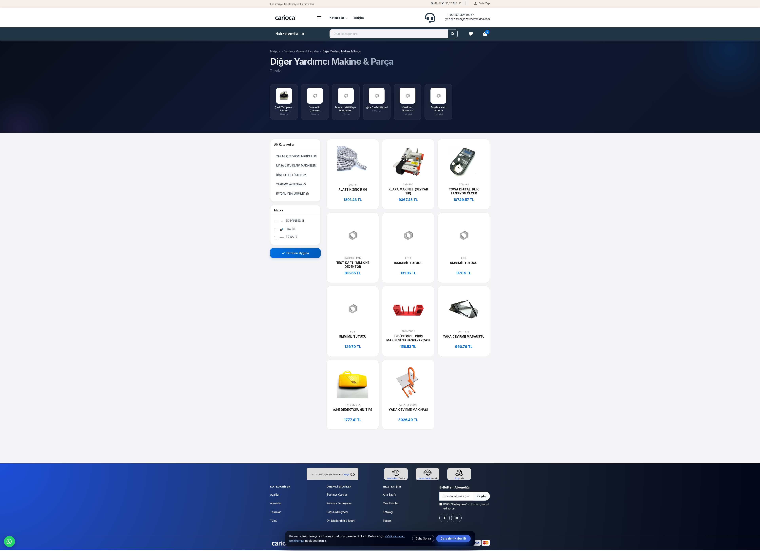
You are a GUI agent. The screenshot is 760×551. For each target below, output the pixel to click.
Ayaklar (274, 494)
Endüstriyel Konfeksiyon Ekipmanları (292, 4)
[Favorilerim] (470, 33)
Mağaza (275, 51)
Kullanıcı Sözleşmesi (339, 503)
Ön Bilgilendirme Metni (341, 520)
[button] (445, 4)
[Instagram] (456, 518)
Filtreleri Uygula (297, 253)
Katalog (388, 512)
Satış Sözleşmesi (337, 512)
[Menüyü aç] (319, 17)
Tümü (273, 520)
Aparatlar (276, 503)
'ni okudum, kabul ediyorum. (465, 506)
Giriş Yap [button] (484, 3)
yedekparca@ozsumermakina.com (467, 19)
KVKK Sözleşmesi (454, 504)
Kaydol (481, 496)
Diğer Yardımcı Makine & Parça (342, 51)
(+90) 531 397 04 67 (460, 14)
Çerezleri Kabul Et (453, 538)
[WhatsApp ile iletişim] (9, 541)
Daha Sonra (423, 538)
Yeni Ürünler (390, 503)
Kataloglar (337, 17)
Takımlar (275, 512)
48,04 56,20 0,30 (446, 3)
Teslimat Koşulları (337, 494)
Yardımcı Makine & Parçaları (301, 51)
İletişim (358, 17)
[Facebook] (444, 518)
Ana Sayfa (389, 494)
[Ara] (452, 33)
